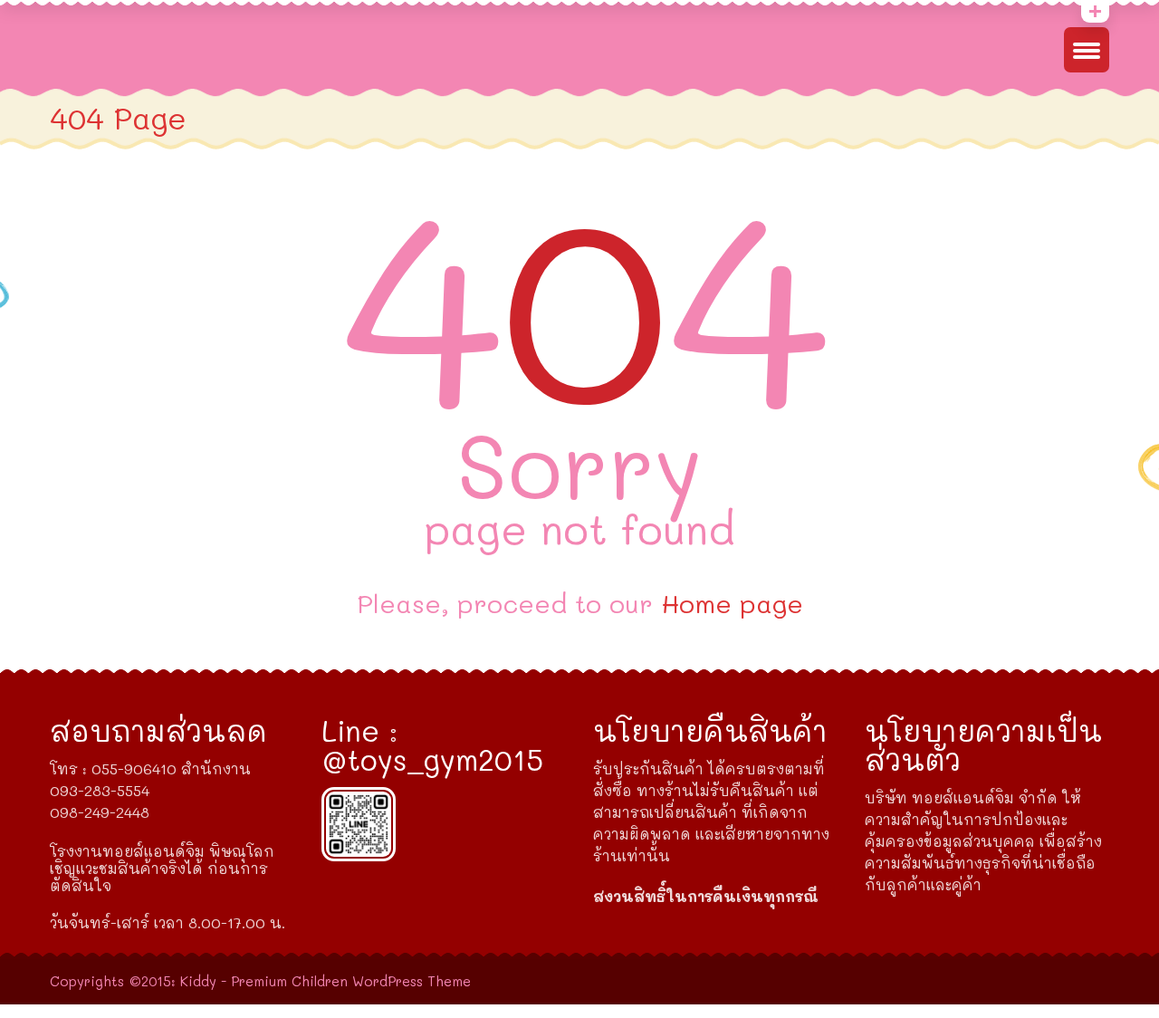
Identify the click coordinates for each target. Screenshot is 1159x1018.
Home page (732, 603)
